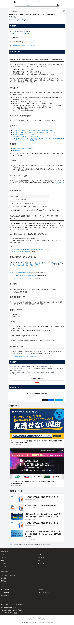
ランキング (41, 563)
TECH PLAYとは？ (6, 590)
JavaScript (14, 20)
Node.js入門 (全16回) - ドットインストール (25, 134)
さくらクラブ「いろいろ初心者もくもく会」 (25, 264)
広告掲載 (3, 578)
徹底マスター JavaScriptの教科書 (23, 148)
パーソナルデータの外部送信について (12, 613)
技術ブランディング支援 (8, 575)
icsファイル (29, 33)
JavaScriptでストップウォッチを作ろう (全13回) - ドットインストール (34, 132)
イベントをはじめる (43, 592)
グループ (3, 563)
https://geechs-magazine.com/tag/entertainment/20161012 (29, 249)
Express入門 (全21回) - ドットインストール (26, 136)
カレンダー (41, 555)
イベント (16, 544)
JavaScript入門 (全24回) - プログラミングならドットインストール (32, 130)
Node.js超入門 (17, 150)
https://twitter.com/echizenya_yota (21, 278)
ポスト (45, 400)
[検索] (58, 5)
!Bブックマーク (59, 400)
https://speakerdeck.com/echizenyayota (23, 275)
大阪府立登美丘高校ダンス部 (25, 266)
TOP (11, 544)
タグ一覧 (3, 566)
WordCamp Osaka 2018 (46, 264)
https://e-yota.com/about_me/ (20, 272)
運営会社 (3, 581)
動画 (2, 560)
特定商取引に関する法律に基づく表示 (12, 610)
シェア (52, 400)
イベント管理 (5, 595)
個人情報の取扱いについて (8, 607)
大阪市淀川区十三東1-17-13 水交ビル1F (24, 46)
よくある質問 (5, 592)
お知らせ (40, 590)
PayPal (27, 20)
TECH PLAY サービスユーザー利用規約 (12, 604)
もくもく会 (21, 20)
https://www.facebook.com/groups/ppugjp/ (24, 356)
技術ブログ (41, 558)
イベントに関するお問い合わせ (38, 393)
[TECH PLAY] (37, 2)
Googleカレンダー (19, 33)
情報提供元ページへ (37, 378)
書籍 (39, 560)
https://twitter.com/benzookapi (20, 251)
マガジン (3, 558)
